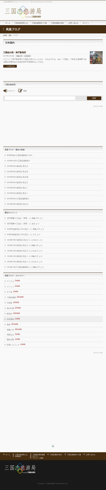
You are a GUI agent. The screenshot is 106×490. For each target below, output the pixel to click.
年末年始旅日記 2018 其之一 (18, 229)
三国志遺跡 (15, 297)
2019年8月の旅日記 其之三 (17, 182)
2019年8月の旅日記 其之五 (17, 171)
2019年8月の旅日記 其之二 (17, 187)
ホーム (8, 454)
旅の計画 (14, 308)
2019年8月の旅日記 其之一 (17, 193)
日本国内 (27, 56)
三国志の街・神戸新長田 (14, 52)
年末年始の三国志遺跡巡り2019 (19, 155)
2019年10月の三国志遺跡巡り (18, 160)
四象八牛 (19, 56)
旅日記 (13, 313)
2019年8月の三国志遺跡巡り (18, 198)
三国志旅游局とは (21, 454)
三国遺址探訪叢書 (38, 454)
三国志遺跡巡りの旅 (74, 454)
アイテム (13, 281)
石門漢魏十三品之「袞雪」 (18, 218)
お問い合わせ (90, 454)
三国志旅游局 (50, 483)
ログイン (35, 456)
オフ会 (12, 291)
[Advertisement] (53, 126)
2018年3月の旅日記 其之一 (17, 256)
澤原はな (13, 334)
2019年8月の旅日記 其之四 (17, 177)
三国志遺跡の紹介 (56, 454)
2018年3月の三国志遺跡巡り (18, 267)
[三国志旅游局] (23, 15)
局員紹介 (18, 456)
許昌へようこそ (16, 344)
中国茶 (13, 302)
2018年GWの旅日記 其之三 (18, 240)
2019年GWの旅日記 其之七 (17, 204)
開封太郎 (13, 339)
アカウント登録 (37, 458)
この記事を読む (10, 66)
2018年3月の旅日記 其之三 (17, 245)
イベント (13, 286)
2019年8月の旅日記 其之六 (17, 166)
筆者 (12, 324)
